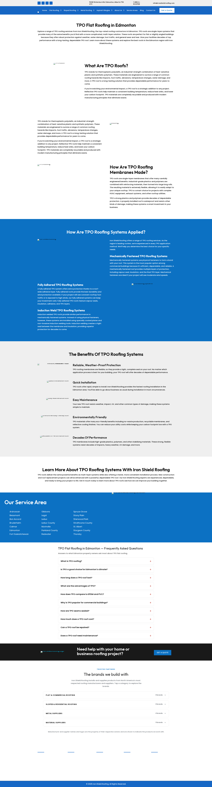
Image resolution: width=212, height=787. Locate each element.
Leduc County (48, 522)
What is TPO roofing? (71, 561)
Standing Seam (159, 759)
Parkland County (50, 530)
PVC (99, 762)
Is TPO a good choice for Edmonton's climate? (84, 569)
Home (44, 10)
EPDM (99, 759)
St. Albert (77, 526)
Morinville (46, 526)
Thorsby (77, 534)
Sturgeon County (81, 530)
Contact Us (150, 10)
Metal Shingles (158, 756)
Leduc (44, 519)
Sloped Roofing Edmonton (80, 767)
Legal (44, 515)
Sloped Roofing (70, 10)
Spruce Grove (80, 511)
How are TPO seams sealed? (75, 610)
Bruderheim (15, 522)
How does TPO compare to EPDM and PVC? (82, 594)
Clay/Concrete (131, 764)
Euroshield (129, 762)
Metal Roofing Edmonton (79, 770)
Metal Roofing (86, 10)
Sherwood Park (80, 519)
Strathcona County (82, 522)
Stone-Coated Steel (160, 762)
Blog (142, 10)
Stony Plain (78, 515)
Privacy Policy (44, 770)
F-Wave (128, 759)
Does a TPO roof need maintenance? (79, 635)
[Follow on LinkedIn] (43, 3)
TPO (99, 764)
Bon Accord (15, 519)
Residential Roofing (77, 759)
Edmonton (15, 530)
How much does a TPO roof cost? (77, 619)
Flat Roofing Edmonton (78, 764)
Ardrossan (15, 511)
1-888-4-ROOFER (136, 3)
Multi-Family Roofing (77, 762)
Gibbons (46, 511)
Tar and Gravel (103, 767)
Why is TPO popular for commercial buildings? (84, 602)
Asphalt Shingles (103, 10)
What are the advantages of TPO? (78, 586)
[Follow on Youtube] (51, 3)
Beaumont (15, 515)
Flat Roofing (54, 10)
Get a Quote (166, 10)
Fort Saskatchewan (19, 534)
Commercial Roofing (77, 756)
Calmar (13, 526)
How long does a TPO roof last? (76, 577)
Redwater (46, 534)
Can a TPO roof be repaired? (75, 627)
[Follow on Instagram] (47, 3)
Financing (42, 767)
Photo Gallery (44, 756)
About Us (118, 10)
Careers (41, 759)
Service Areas (132, 10)
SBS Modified (102, 756)
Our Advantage (45, 762)
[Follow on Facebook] (39, 3)
